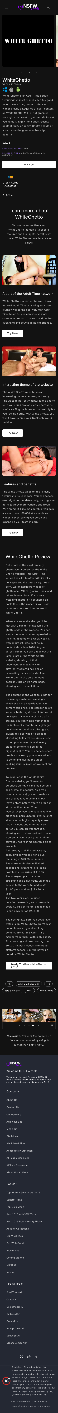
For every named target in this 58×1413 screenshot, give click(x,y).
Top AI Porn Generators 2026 (23, 1192)
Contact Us (12, 1107)
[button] (6, 7)
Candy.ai (11, 1299)
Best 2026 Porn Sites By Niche (24, 1221)
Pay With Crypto (15, 1243)
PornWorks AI (14, 1292)
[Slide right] (36, 72)
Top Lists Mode (15, 1206)
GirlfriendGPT (14, 1314)
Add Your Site (14, 1121)
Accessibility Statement (20, 1150)
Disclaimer (12, 1136)
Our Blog (11, 1264)
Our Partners (13, 1114)
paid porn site (12, 990)
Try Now (29, 164)
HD (48, 984)
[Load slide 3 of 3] (33, 1025)
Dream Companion (16, 1342)
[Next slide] (38, 1025)
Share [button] (9, 195)
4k (9, 984)
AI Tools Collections (17, 1228)
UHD (29, 990)
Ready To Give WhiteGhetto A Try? (28, 966)
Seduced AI (13, 1335)
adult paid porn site (28, 984)
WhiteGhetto (46, 990)
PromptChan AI (15, 1328)
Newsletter (12, 1272)
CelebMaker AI (15, 1306)
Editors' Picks (14, 1199)
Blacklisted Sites (15, 1143)
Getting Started (15, 1257)
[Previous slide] (19, 1025)
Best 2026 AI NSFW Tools (21, 1214)
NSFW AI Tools (15, 1235)
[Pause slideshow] (52, 1025)
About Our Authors (17, 1172)
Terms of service (19, 1406)
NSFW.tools (24, 1401)
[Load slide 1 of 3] (25, 1025)
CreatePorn (12, 1321)
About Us (11, 1100)
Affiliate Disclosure (17, 1165)
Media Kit (11, 1129)
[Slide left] (21, 72)
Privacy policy (40, 1401)
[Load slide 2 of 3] (29, 1025)
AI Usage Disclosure (17, 1157)
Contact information (40, 1406)
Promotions (12, 1250)
